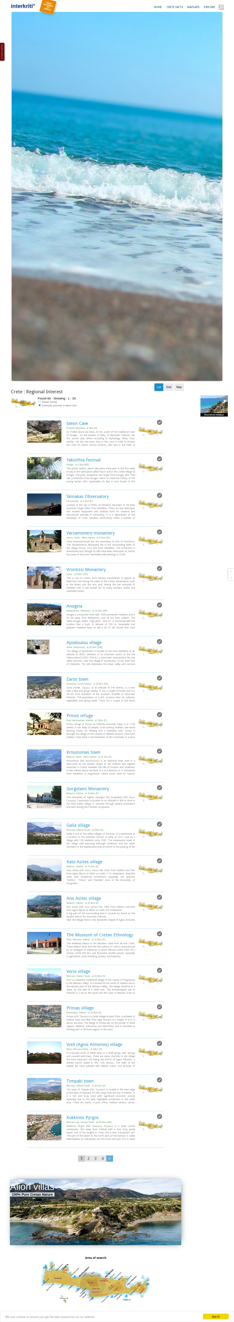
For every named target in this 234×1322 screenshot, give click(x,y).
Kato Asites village (84, 889)
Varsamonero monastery (90, 560)
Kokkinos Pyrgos (82, 1145)
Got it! (216, 1316)
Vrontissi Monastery (86, 597)
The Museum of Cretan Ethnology (99, 962)
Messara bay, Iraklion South (89, 1150)
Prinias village (80, 1035)
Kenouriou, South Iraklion (87, 711)
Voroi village (78, 999)
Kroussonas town (83, 779)
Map (179, 414)
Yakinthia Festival (83, 487)
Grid (168, 414)
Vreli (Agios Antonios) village (94, 1072)
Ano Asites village (83, 926)
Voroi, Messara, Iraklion (85, 967)
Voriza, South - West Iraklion (88, 565)
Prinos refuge (79, 743)
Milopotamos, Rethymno (86, 638)
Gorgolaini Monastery (87, 816)
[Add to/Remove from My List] (159, 450)
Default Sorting (49, 429)
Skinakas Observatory (87, 524)
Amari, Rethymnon (84, 675)
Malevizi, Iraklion (82, 821)
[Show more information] (29, 476)
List (159, 414)
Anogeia (74, 633)
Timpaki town (80, 1108)
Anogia (77, 492)
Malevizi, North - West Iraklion (89, 784)
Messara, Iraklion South (84, 857)
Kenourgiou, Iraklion (83, 1040)
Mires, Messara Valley (84, 1076)
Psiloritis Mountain (81, 455)
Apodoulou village (84, 670)
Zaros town (77, 706)
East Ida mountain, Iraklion (86, 748)
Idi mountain (79, 529)
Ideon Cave (77, 451)
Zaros (77, 602)
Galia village (78, 852)
